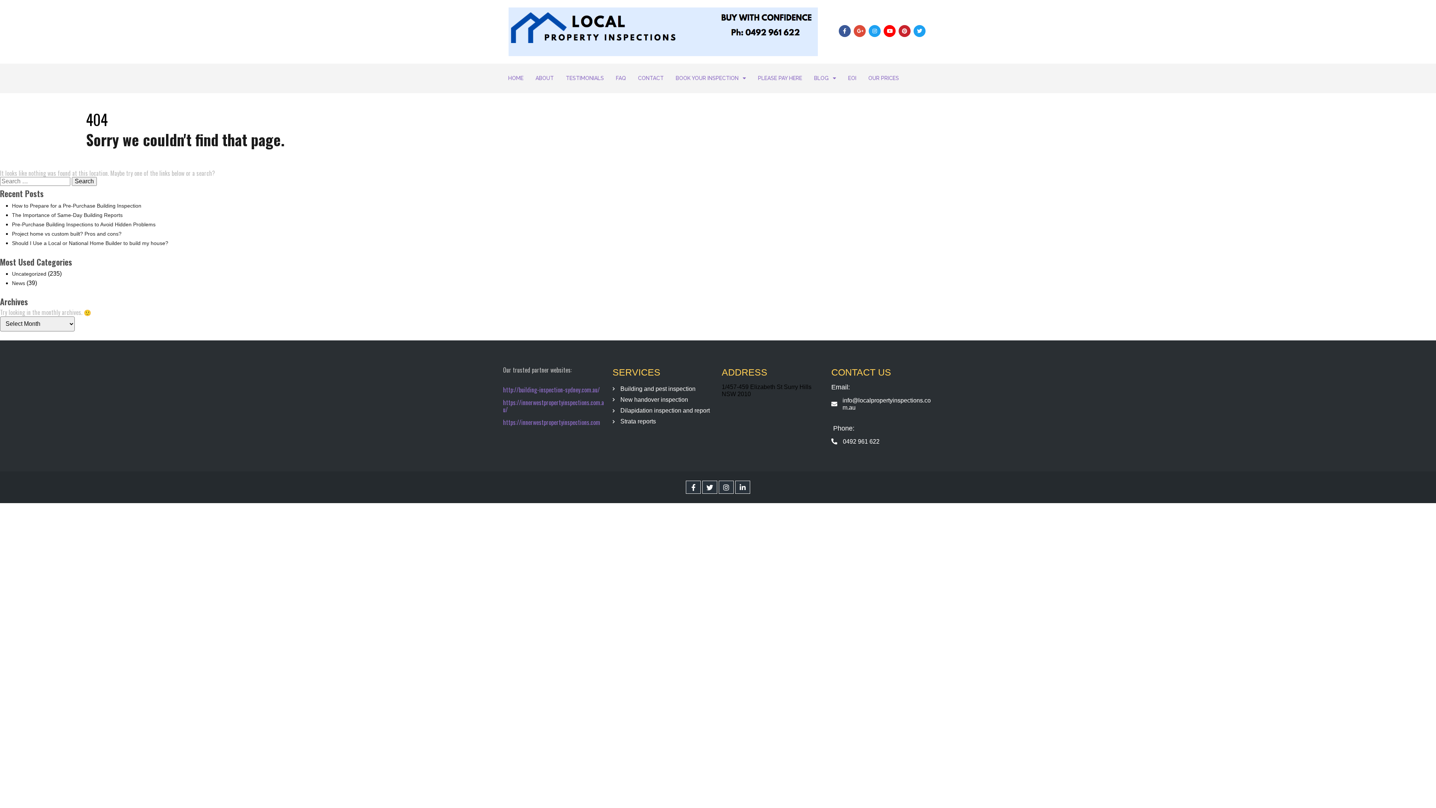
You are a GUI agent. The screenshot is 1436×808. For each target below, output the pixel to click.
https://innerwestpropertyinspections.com (551, 422)
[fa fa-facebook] (693, 487)
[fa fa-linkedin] (742, 487)
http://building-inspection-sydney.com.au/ (551, 389)
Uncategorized (29, 274)
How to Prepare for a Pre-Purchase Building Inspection (76, 206)
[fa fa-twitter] (709, 487)
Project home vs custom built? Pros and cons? (67, 234)
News (18, 283)
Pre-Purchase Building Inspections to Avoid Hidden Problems (84, 224)
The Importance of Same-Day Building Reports (67, 215)
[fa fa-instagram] (726, 487)
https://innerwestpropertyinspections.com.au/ (553, 406)
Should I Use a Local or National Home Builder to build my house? (90, 243)
